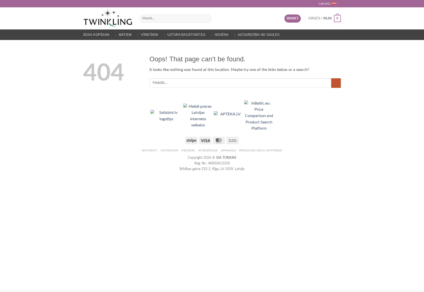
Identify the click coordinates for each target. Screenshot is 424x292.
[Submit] (207, 18)
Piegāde (188, 150)
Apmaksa (228, 150)
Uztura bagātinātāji (186, 35)
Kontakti (149, 150)
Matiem (125, 35)
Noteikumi (169, 150)
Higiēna (221, 35)
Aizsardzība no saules (258, 35)
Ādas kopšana (96, 35)
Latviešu (325, 3)
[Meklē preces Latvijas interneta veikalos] (198, 116)
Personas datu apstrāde (260, 150)
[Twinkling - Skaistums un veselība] (107, 18)
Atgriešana (208, 150)
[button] (292, 18)
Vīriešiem (149, 35)
